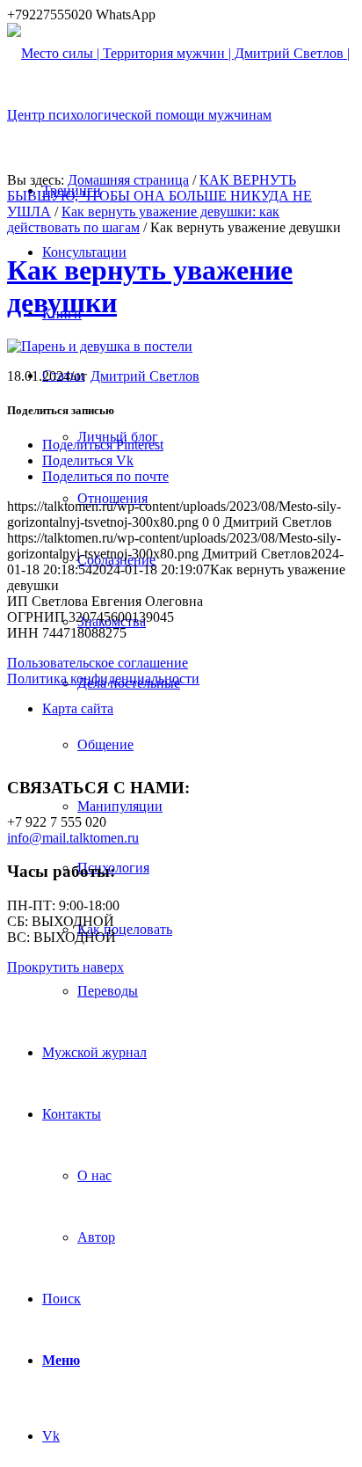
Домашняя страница (128, 179)
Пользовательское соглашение (97, 662)
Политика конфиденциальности (103, 678)
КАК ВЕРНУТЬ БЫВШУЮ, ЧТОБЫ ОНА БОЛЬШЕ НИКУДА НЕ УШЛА (159, 195)
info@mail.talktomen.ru (73, 837)
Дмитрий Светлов (144, 376)
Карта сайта (77, 708)
